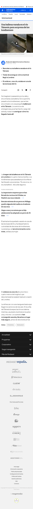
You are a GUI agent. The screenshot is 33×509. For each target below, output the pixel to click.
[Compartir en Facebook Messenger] (26, 90)
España (11, 14)
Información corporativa (16, 469)
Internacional (7, 18)
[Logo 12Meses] (16, 439)
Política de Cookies (16, 476)
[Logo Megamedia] (17, 494)
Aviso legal (16, 466)
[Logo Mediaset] (16, 363)
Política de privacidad (16, 471)
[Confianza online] (16, 502)
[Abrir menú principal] (30, 10)
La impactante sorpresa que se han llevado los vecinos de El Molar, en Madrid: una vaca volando (14, 195)
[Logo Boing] (16, 408)
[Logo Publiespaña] (16, 452)
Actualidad (6, 335)
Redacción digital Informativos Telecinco (18, 61)
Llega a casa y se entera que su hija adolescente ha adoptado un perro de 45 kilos (16, 213)
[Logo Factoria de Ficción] (16, 402)
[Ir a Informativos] (10, 10)
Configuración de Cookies (16, 474)
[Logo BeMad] (16, 420)
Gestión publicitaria (16, 478)
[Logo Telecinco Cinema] (16, 433)
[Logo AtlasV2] (16, 445)
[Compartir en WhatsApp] (18, 90)
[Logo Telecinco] (16, 377)
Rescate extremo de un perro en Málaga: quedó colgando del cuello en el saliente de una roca (16, 204)
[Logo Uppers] (16, 427)
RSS (16, 481)
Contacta (16, 483)
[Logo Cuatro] (16, 383)
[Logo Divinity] (16, 389)
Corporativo (6, 344)
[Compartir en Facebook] (30, 90)
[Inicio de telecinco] (2, 10)
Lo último (4, 14)
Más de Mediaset (8, 354)
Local (16, 14)
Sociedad (22, 14)
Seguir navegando (8, 349)
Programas (6, 340)
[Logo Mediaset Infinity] (16, 371)
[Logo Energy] (16, 414)
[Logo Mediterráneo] (16, 458)
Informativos (10, 324)
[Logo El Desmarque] (16, 395)
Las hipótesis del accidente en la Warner (13, 6)
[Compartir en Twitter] (22, 90)
